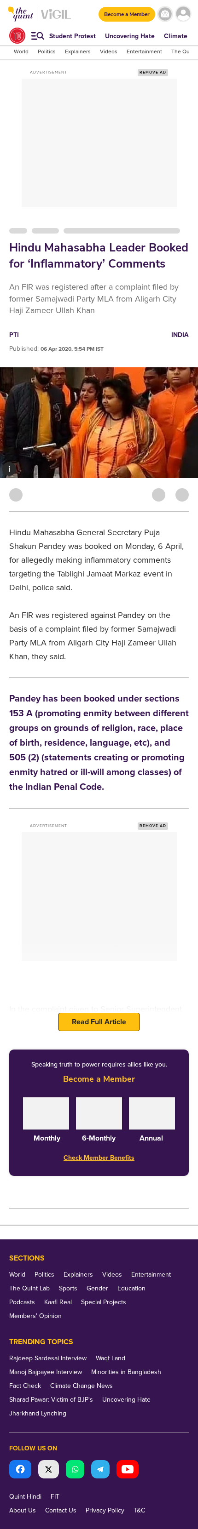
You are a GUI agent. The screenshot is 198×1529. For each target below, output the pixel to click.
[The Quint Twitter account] (48, 1470)
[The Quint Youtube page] (127, 1470)
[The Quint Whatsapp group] (75, 1470)
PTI (14, 335)
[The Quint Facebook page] (20, 1470)
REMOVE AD (153, 72)
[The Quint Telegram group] (100, 1470)
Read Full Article (99, 1022)
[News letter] (165, 14)
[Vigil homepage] (56, 18)
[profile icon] (183, 14)
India (180, 335)
